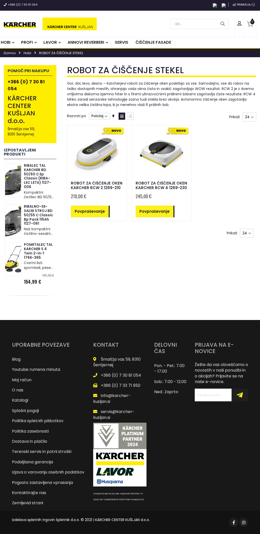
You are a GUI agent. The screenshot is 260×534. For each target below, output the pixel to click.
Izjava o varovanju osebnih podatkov (48, 472)
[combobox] (199, 24)
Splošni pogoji (25, 411)
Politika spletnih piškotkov (37, 421)
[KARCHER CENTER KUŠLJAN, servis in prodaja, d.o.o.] (50, 24)
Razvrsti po (76, 115)
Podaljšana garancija (32, 462)
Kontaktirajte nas (29, 493)
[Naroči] (239, 395)
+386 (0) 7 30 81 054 (22, 5)
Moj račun (21, 380)
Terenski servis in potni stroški (41, 451)
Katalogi (20, 400)
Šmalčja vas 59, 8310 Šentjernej (117, 362)
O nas (17, 390)
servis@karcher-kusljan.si (114, 414)
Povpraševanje (90, 211)
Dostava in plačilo (29, 441)
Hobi (27, 53)
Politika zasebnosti (30, 431)
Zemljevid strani (27, 503)
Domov (10, 53)
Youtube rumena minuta (36, 369)
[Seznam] (130, 116)
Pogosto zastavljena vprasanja (42, 482)
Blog (16, 359)
